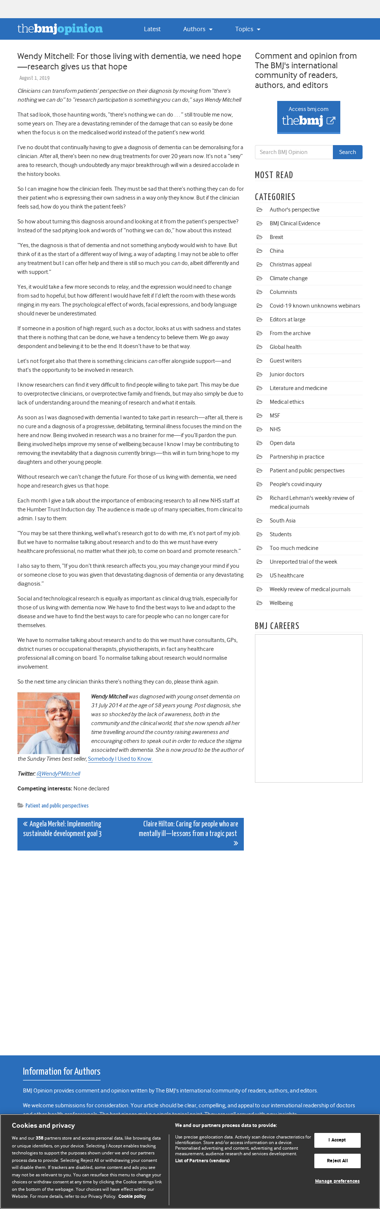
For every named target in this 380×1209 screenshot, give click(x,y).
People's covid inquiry (296, 484)
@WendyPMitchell (58, 773)
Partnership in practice (297, 456)
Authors (195, 29)
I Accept (337, 1140)
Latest (152, 29)
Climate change (289, 278)
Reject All (337, 1161)
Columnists (283, 292)
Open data (282, 443)
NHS (275, 429)
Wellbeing (281, 603)
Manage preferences (337, 1182)
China (277, 251)
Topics (245, 29)
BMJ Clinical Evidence (295, 223)
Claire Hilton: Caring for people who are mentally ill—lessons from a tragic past (188, 829)
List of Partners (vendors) (202, 1161)
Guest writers (286, 360)
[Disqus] (130, 949)
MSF (275, 415)
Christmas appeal (290, 264)
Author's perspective (295, 209)
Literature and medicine (298, 388)
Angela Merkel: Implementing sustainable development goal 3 (62, 829)
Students (281, 534)
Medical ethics (287, 402)
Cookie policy (132, 1196)
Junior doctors (287, 374)
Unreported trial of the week (303, 561)
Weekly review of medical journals (310, 589)
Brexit (276, 237)
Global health (286, 347)
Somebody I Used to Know (119, 759)
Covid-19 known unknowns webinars (315, 305)
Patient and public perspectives (57, 806)
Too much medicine (294, 548)
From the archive (290, 333)
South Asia (283, 520)
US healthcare (287, 575)
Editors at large (287, 319)
